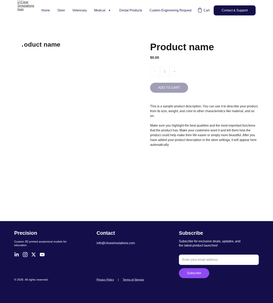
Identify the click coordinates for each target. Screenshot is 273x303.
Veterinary (79, 10)
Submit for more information (191, 252)
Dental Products (130, 10)
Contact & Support (235, 10)
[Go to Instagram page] (25, 254)
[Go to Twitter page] (33, 254)
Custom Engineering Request (170, 10)
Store (61, 10)
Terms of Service (133, 279)
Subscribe (194, 273)
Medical (99, 10)
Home (45, 10)
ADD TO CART (169, 87)
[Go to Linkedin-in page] (16, 254)
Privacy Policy (105, 279)
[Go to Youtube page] (42, 254)
